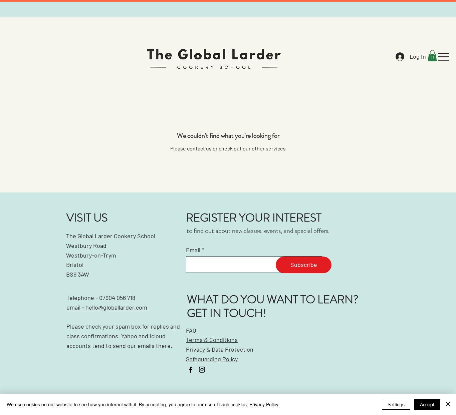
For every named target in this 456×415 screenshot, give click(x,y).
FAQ (191, 330)
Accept (427, 404)
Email (193, 250)
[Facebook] (191, 370)
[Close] (448, 404)
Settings (396, 404)
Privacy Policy (263, 404)
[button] (432, 55)
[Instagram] (202, 370)
